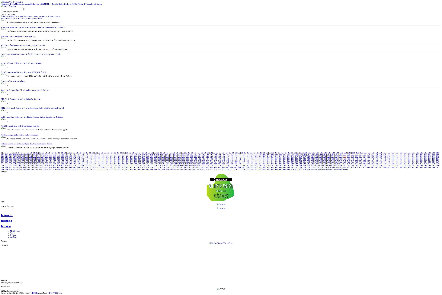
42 (121, 153)
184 (199, 155)
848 (239, 167)
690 (42, 165)
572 (6, 163)
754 (300, 165)
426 (296, 159)
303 (240, 157)
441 (356, 159)
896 (433, 167)
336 (372, 157)
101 (305, 153)
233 (397, 155)
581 (42, 163)
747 (272, 165)
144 (38, 155)
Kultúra (20, 16)
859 (284, 167)
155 (82, 155)
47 (136, 153)
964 (268, 169)
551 (360, 161)
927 (119, 169)
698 (74, 165)
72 (214, 153)
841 (211, 167)
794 (22, 167)
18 (46, 153)
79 (236, 153)
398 (183, 159)
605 (139, 163)
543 (328, 161)
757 (312, 165)
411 (236, 159)
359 (26, 159)
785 (425, 165)
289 (183, 157)
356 (14, 159)
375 (91, 159)
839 (203, 167)
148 (54, 155)
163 (115, 155)
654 (336, 163)
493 (127, 161)
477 (62, 161)
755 (304, 165)
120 (380, 153)
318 (300, 157)
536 (300, 161)
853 (260, 167)
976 (316, 169)
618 (191, 163)
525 (256, 161)
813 (98, 167)
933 (143, 169)
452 (401, 159)
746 (268, 165)
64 (189, 153)
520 (235, 161)
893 (421, 167)
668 (393, 163)
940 (171, 169)
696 (66, 165)
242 (433, 155)
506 (179, 161)
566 (421, 161)
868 (320, 167)
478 (66, 161)
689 (38, 165)
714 (139, 165)
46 (133, 153)
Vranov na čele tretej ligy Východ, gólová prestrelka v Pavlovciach (25, 90)
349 (425, 157)
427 (300, 159)
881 (372, 167)
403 (203, 159)
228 (376, 155)
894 (425, 167)
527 (264, 161)
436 (336, 159)
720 (163, 165)
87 (261, 153)
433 (324, 159)
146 (46, 155)
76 (226, 153)
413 (244, 159)
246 (10, 157)
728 (195, 165)
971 (296, 169)
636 (264, 163)
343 (401, 157)
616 (183, 163)
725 (183, 165)
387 (139, 159)
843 (219, 167)
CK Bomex (98, 4)
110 (341, 153)
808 (78, 167)
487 (103, 161)
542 (324, 161)
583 (50, 163)
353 (2, 159)
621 (203, 163)
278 (139, 157)
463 (6, 161)
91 (273, 153)
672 (409, 163)
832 (175, 167)
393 (163, 159)
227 (372, 155)
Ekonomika (43, 16)
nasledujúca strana (341, 169)
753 (296, 165)
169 (139, 155)
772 (372, 165)
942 (179, 169)
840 (207, 167)
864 (304, 167)
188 (215, 155)
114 (357, 153)
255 (46, 157)
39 (111, 153)
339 (385, 157)
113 (353, 153)
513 (207, 161)
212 (312, 155)
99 (298, 153)
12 (28, 153)
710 (123, 165)
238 (417, 155)
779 (401, 165)
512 (203, 161)
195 (244, 155)
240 (425, 155)
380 (111, 159)
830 (167, 167)
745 (264, 165)
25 (68, 153)
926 (115, 169)
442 (360, 159)
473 (46, 161)
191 (228, 155)
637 (268, 163)
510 (195, 161)
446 (376, 159)
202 (272, 155)
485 (95, 161)
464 (10, 161)
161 (107, 155)
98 (295, 153)
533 (288, 161)
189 (219, 155)
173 (155, 155)
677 (429, 163)
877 (356, 167)
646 (304, 163)
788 (437, 165)
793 (18, 167)
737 (231, 165)
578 (30, 163)
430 (312, 159)
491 (119, 161)
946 (195, 169)
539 (312, 161)
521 (239, 161)
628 (231, 163)
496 (139, 161)
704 (99, 165)
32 (90, 153)
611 (163, 163)
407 (219, 159)
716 (147, 165)
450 (393, 159)
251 (30, 157)
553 (368, 161)
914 (66, 169)
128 (413, 153)
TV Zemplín (88, 4)
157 (91, 155)
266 (91, 157)
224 (360, 155)
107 (329, 153)
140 (22, 155)
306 (252, 157)
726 (187, 165)
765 (344, 165)
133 (433, 153)
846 (231, 167)
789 (2, 167)
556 (380, 161)
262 (74, 157)
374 (87, 159)
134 (437, 153)
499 (151, 161)
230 (385, 155)
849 (244, 167)
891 (413, 167)
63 (186, 153)
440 (352, 159)
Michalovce (5, 4)
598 (111, 163)
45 (130, 153)
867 (316, 167)
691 (46, 165)
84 (251, 153)
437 (340, 159)
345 (409, 157)
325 (328, 157)
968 (284, 169)
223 (356, 155)
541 (320, 161)
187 (211, 155)
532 (284, 161)
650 (320, 163)
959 (248, 169)
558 (389, 161)
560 (397, 161)
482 (82, 161)
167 (131, 155)
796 (30, 167)
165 (123, 155)
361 (34, 159)
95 (285, 153)
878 (360, 167)
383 (123, 159)
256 (50, 157)
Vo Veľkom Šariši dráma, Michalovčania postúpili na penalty (23, 45)
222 (352, 155)
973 (304, 169)
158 (95, 155)
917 (78, 169)
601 (123, 163)
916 (74, 169)
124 (397, 153)
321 (312, 157)
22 (59, 153)
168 (135, 155)
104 (317, 153)
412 (239, 159)
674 (417, 163)
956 (235, 169)
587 (66, 163)
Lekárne (13, 237)
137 (10, 155)
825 (147, 167)
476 (58, 161)
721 (167, 165)
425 (292, 159)
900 (10, 169)
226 (368, 155)
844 (223, 167)
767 (352, 165)
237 (413, 155)
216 (328, 155)
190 (223, 155)
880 (368, 167)
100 (301, 153)
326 (332, 157)
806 (70, 167)
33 (93, 153)
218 (336, 155)
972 (300, 169)
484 (91, 161)
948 (203, 169)
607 (147, 163)
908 (42, 169)
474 (50, 161)
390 (151, 159)
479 (70, 161)
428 (304, 159)
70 (208, 153)
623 (211, 163)
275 (127, 157)
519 (231, 161)
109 (337, 153)
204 (280, 155)
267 (95, 157)
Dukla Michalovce (17, 4)
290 (187, 157)
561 (401, 161)
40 (115, 153)
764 (340, 165)
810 (87, 167)
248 (18, 157)
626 (223, 163)
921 (94, 169)
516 (219, 161)
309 (264, 157)
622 (207, 163)
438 (344, 159)
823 (139, 167)
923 (103, 169)
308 (260, 157)
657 (348, 163)
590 (78, 163)
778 (397, 165)
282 (155, 157)
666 (385, 163)
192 (232, 155)
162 (111, 155)
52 (152, 153)
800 (46, 167)
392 (159, 159)
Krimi (30, 16)
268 (99, 157)
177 (171, 155)
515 (215, 161)
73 (217, 153)
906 (34, 169)
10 (21, 153)
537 (304, 161)
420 (272, 159)
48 (139, 153)
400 (191, 159)
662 (368, 163)
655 (340, 163)
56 (164, 153)
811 (91, 167)
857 (276, 167)
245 (6, 157)
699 (78, 165)
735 (223, 165)
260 (66, 157)
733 (215, 165)
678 (433, 163)
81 (242, 153)
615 (179, 163)
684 (18, 165)
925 (111, 169)
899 (6, 169)
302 (236, 157)
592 (87, 163)
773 (376, 165)
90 (270, 153)
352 (437, 157)
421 (276, 159)
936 (155, 169)
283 (159, 157)
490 (115, 161)
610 (159, 163)
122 (389, 153)
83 (248, 153)
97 (292, 153)
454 (409, 159)
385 (131, 159)
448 (385, 159)
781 (409, 165)
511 (199, 161)
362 (38, 159)
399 (187, 159)
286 (171, 157)
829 (163, 167)
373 (82, 159)
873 (340, 167)
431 (316, 159)
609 (155, 163)
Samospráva (12, 16)
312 (276, 157)
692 (50, 165)
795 (26, 167)
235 (405, 155)
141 (26, 155)
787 (433, 165)
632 (248, 163)
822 (135, 167)
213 (316, 155)
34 (96, 153)
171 (147, 155)
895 (429, 167)
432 (320, 159)
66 (195, 153)
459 (429, 159)
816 (111, 167)
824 (143, 167)
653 (332, 163)
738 (235, 165)
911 (54, 169)
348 (421, 157)
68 (202, 153)
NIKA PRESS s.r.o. (55, 293)
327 (336, 157)
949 (207, 169)
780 (405, 165)
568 (429, 161)
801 (50, 167)
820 (127, 167)
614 (175, 163)
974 (308, 169)
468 (26, 161)
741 (248, 165)
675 (421, 163)
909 (46, 169)
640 (280, 163)
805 (66, 167)
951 (215, 169)
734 (219, 165)
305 (248, 157)
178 (175, 155)
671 (405, 163)
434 (328, 159)
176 (167, 155)
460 (433, 159)
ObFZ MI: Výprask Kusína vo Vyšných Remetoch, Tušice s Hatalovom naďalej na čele (32, 108)
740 (244, 165)
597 (107, 163)
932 (139, 169)
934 (147, 169)
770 (364, 165)
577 (26, 163)
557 (385, 161)
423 (284, 159)
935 (151, 169)
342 (397, 157)
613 (171, 163)
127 (409, 153)
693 (54, 165)
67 (198, 153)
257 (54, 157)
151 (66, 155)
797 (34, 167)
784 (421, 165)
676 (425, 163)
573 (10, 163)
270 (107, 157)
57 (167, 153)
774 (380, 165)
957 (239, 169)
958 (244, 169)
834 (183, 167)
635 (260, 163)
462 (2, 161)
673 (413, 163)
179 (179, 155)
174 (159, 155)
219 (340, 155)
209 (300, 155)
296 (211, 157)
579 (34, 163)
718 (155, 165)
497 (143, 161)
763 (336, 165)
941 (175, 169)
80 (239, 153)
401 (195, 159)
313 (280, 157)
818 (119, 167)
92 (276, 153)
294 (203, 157)
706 (107, 165)
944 (187, 169)
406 (215, 159)
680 (2, 165)
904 (26, 169)
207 (292, 155)
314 (284, 157)
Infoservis (7, 215)
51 (149, 153)
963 (264, 169)
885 (389, 167)
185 (203, 155)
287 (175, 157)
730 (203, 165)
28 (77, 153)
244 (2, 157)
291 (191, 157)
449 (389, 159)
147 (50, 155)
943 (183, 169)
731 (207, 165)
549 (352, 161)
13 (31, 153)
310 (268, 157)
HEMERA (35, 293)
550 (356, 161)
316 (292, 157)
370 (70, 159)
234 (401, 155)
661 (364, 163)
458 (425, 159)
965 (272, 169)
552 (364, 161)
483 (87, 161)
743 (256, 165)
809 (82, 167)
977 (320, 169)
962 (260, 169)
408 (223, 159)
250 (26, 157)
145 (42, 155)
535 (296, 161)
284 (163, 157)
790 (6, 167)
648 (312, 163)
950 (211, 169)
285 (167, 157)
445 (372, 159)
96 (289, 153)
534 (292, 161)
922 (98, 169)
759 (320, 165)
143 (34, 155)
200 (264, 155)
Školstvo (51, 16)
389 (147, 159)
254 (42, 157)
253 (38, 157)
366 (54, 159)
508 (187, 161)
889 (405, 167)
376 (95, 159)
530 (276, 161)
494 (131, 161)
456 (417, 159)
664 (376, 163)
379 (107, 159)
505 (175, 161)
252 (34, 157)
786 (429, 165)
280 (147, 157)
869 (324, 167)
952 (219, 169)
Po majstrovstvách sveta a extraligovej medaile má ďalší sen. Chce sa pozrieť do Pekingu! (33, 27)
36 (102, 153)
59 (174, 153)
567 (425, 161)
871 (332, 167)
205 (284, 155)
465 (14, 161)
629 (235, 163)
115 (361, 153)
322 (316, 157)
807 (74, 167)
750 (284, 165)
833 (179, 167)
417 (260, 159)
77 (230, 153)
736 (227, 165)
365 (50, 159)
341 (393, 157)
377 (99, 159)
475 (54, 161)
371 (74, 159)
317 (296, 157)
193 (236, 155)
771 (368, 165)
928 (123, 169)
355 (10, 159)
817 (115, 167)
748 (276, 165)
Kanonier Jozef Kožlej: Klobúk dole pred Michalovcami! (21, 18)
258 (58, 157)
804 (62, 167)
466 (18, 161)
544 (332, 161)
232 (393, 155)
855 (268, 167)
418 (264, 159)
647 (308, 163)
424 (288, 159)
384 (127, 159)
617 (187, 163)
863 (300, 167)
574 (14, 163)
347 (417, 157)
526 (260, 161)
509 (191, 161)
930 (131, 169)
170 (143, 155)
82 (245, 153)
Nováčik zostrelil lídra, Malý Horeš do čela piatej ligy (20, 126)
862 (296, 167)
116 (365, 153)
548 (348, 161)
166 (127, 155)
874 (344, 167)
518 (227, 161)
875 (348, 167)
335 (368, 157)
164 (119, 155)
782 (413, 165)
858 (280, 167)
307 (256, 157)
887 (397, 167)
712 (131, 165)
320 (308, 157)
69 (205, 153)
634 (256, 163)
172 (151, 155)
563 (409, 161)
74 (220, 153)
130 (421, 153)
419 (268, 159)
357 (18, 159)
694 (58, 165)
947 (199, 169)
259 (62, 157)
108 (333, 153)
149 (58, 155)
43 (124, 153)
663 (372, 163)
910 (50, 169)
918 (82, 169)
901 (14, 169)
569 (433, 161)
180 (183, 155)
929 (127, 169)
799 (42, 167)
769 (360, 165)
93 (279, 153)
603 (131, 163)
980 (332, 169)
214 (320, 155)
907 (38, 169)
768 (356, 165)
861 (292, 167)
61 (180, 153)
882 (376, 167)
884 (385, 167)
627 (227, 163)
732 (211, 165)
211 (308, 155)
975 (312, 169)
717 (151, 165)
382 (119, 159)
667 (389, 163)
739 (239, 165)
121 (385, 153)
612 (167, 163)
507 (183, 161)
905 (30, 169)
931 (135, 169)
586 (62, 163)
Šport (26, 16)
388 (143, 159)
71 (211, 153)
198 (256, 155)
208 (296, 155)
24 (65, 153)
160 (103, 155)
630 (239, 163)
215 (324, 155)
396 (175, 159)
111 (345, 153)
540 (316, 161)
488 (107, 161)
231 (389, 155)
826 (151, 167)
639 (276, 163)
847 (235, 167)
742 (252, 165)
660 (360, 163)
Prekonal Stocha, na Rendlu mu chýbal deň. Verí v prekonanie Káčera (26, 144)
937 (159, 169)
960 (252, 169)
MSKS (74, 4)
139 (18, 155)
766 (348, 165)
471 (38, 161)
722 (171, 165)
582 (46, 163)
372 (78, 159)
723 (175, 165)
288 (179, 157)
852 (256, 167)
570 (437, 161)
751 (288, 165)
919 (86, 169)
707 (111, 165)
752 (292, 165)
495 (135, 161)
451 (397, 159)
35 (99, 153)
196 (248, 155)
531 (280, 161)
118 (373, 153)
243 (437, 155)
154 (78, 155)
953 (223, 169)
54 (158, 153)
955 (231, 169)
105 (321, 153)
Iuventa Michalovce (32, 4)
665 (380, 163)
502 (163, 161)
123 (393, 153)
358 (22, 159)
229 (380, 155)
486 (99, 161)
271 (111, 157)
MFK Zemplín (52, 4)
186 (207, 155)
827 (155, 167)
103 (313, 153)
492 (123, 161)
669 (397, 163)
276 (131, 157)
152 (70, 155)
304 (244, 157)
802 (54, 167)
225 (364, 155)
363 (42, 159)
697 (70, 165)
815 (107, 167)
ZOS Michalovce (65, 4)
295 (207, 157)
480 (74, 161)
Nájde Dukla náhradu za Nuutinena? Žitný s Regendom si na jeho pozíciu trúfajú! (30, 54)
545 (336, 161)
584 (54, 163)
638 (272, 163)
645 (300, 163)
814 (103, 167)
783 (417, 165)
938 (163, 169)
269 (103, 157)
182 (191, 155)
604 (135, 163)
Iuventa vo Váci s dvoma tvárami (13, 81)
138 (14, 155)
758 (316, 165)
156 (87, 155)
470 (34, 161)
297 (215, 157)
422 (280, 159)
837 (195, 167)
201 (268, 155)
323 (320, 157)
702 (91, 165)
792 (14, 167)
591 (82, 163)
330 (348, 157)
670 (401, 163)
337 (376, 157)
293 (199, 157)
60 (177, 153)
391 (155, 159)
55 (161, 153)
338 (380, 157)
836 (191, 167)
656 (344, 163)
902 (18, 169)
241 (429, 155)
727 (191, 165)
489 (111, 161)
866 (312, 167)
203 (276, 155)
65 (192, 153)
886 (393, 167)
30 (83, 153)
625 (219, 163)
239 (421, 155)
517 (223, 161)
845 (227, 167)
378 (103, 159)
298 (219, 157)
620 (199, 163)
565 (417, 161)
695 (62, 165)
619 (195, 163)
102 (309, 153)
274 (123, 157)
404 (207, 159)
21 (56, 153)
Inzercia (57, 16)
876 (352, 167)
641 (284, 163)
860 (288, 167)
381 (115, 159)
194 (240, 155)
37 (105, 153)
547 (344, 161)
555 (376, 161)
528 (268, 161)
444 (368, 159)
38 (108, 153)
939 (167, 169)
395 (171, 159)
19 (49, 153)
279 (143, 157)
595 (99, 163)
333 (360, 157)
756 (308, 165)
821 (131, 167)
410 (232, 159)
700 (82, 165)
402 (199, 159)
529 (272, 161)
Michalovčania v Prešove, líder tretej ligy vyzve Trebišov (21, 63)
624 (215, 163)
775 (385, 165)
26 (71, 153)
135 (2, 155)
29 (80, 153)
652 (328, 163)
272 (115, 157)
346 (413, 157)
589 (74, 163)
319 (304, 157)
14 (34, 153)
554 (372, 161)
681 (6, 165)
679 (437, 163)
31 (87, 153)
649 (316, 163)
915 (70, 169)
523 (248, 161)
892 (417, 167)
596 (103, 163)
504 (171, 161)
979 (328, 169)
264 (82, 157)
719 (159, 165)
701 (87, 165)
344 (405, 157)
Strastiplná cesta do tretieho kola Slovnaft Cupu (18, 36)
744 (260, 165)
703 (95, 165)
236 (409, 155)
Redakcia (6, 220)
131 (425, 153)
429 (308, 159)
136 (6, 155)
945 (191, 169)
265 (87, 157)
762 (332, 165)
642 (288, 163)
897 (437, 167)
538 (308, 161)
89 (267, 153)
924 (107, 169)
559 (393, 161)
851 (252, 167)
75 (223, 153)
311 (272, 157)
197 (252, 155)
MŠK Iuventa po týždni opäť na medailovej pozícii (19, 135)
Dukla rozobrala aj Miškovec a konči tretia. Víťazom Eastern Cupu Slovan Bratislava (32, 117)
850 (248, 167)
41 (118, 153)
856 (272, 167)
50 (146, 153)
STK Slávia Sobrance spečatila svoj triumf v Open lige (21, 99)
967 (280, 169)
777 (393, 165)
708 (115, 165)
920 (90, 169)
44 (127, 153)
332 (356, 157)
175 (163, 155)
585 (58, 163)
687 (30, 165)
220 (344, 155)
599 (115, 163)
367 (58, 159)
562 (405, 161)
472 (42, 161)
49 (143, 153)
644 (296, 163)
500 (155, 161)
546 (340, 161)
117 (369, 153)
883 (380, 167)
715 (143, 165)
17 (43, 153)
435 (332, 159)
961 (256, 169)
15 (37, 153)
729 (199, 165)
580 (38, 163)
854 (264, 167)
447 (380, 159)
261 (70, 157)
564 (413, 161)
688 (34, 165)
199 (260, 155)
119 (377, 153)
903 (22, 169)
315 (288, 157)
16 (40, 153)
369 (66, 159)
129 (417, 153)
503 (167, 161)
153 (74, 155)
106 (325, 153)
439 (348, 159)
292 (195, 157)
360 (30, 159)
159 (99, 155)
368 (62, 159)
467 (22, 161)
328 (340, 157)
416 (256, 159)
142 (30, 155)
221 (348, 155)
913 (62, 169)
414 (248, 159)
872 (336, 167)
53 (155, 153)
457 (421, 159)
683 (14, 165)
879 (364, 167)
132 (429, 153)
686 (26, 165)
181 (187, 155)
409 (228, 159)
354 (6, 159)
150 (62, 155)
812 (94, 167)
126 (405, 153)
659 (356, 163)
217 (332, 155)
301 (232, 157)
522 (244, 161)
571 (2, 163)
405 (211, 159)
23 (62, 153)
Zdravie (35, 16)
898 (2, 169)
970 (292, 169)
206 (288, 155)
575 (18, 163)
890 (409, 167)
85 (254, 153)
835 (187, 167)
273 (119, 157)
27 (74, 153)
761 (328, 165)
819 (123, 167)
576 (22, 163)
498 (147, 161)
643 (292, 163)
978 (324, 169)
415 (252, 159)
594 (95, 163)
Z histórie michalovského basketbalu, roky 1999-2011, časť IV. (24, 72)
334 (364, 157)
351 (433, 157)
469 (30, 161)
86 (258, 153)
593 (91, 163)
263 (78, 157)
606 (143, 163)
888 (401, 167)
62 (183, 153)
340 (389, 157)
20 (52, 153)
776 (389, 165)
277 (135, 157)
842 (215, 167)
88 (264, 153)
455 (413, 159)
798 (38, 167)
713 (135, 165)
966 (276, 169)
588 (70, 163)
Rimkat (80, 4)
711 (127, 165)
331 (352, 157)
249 (22, 157)
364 (46, 159)
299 (223, 157)
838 (199, 167)
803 (58, 167)
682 (10, 165)
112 (349, 153)
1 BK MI (43, 4)
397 (179, 159)
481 (78, 161)
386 (135, 159)
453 (405, 159)
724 (179, 165)
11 (24, 153)
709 (119, 165)
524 (252, 161)
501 (159, 161)
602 (127, 163)
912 (58, 169)
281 (151, 157)
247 (14, 157)
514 (211, 161)
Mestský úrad (15, 231)
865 (308, 167)
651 (324, 163)
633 (252, 163)
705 (103, 165)
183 (195, 155)
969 (288, 169)
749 (280, 165)
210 (304, 155)
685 (22, 165)
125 (401, 153)
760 (324, 165)
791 (10, 167)
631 (244, 163)
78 (233, 153)
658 (352, 163)
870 (328, 167)
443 (364, 159)
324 (324, 157)
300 (228, 157)
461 (437, 159)
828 (159, 167)
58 (171, 153)
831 (171, 167)
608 (151, 163)
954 (227, 169)
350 (429, 157)
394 (167, 159)
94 (282, 153)
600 (119, 163)
